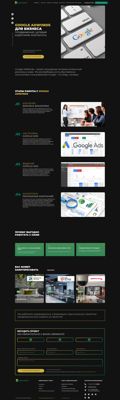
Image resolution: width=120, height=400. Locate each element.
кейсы (49, 2)
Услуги (43, 2)
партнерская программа (74, 2)
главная (36, 2)
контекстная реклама (68, 388)
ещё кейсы (51, 270)
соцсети (64, 386)
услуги (41, 386)
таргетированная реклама (70, 391)
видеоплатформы (67, 384)
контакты (62, 2)
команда (55, 2)
